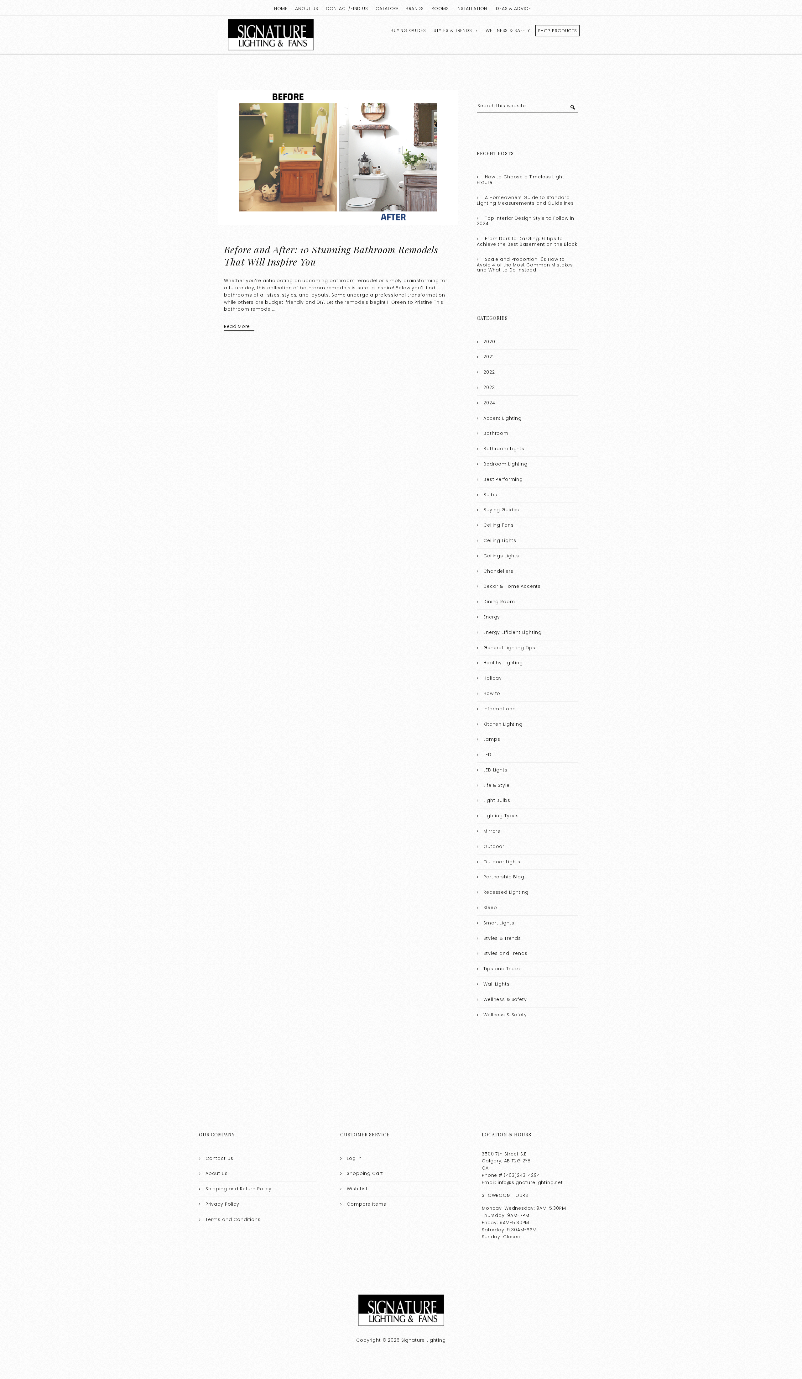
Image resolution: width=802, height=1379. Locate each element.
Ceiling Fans (498, 525)
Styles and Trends (505, 953)
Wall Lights (496, 984)
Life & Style (496, 785)
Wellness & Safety (508, 30)
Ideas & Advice (513, 8)
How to (491, 693)
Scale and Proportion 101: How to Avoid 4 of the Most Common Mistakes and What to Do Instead (525, 264)
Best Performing (503, 479)
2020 (489, 342)
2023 (489, 387)
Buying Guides (408, 30)
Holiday (492, 678)
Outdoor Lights (501, 862)
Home (281, 8)
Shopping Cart (365, 1173)
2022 (489, 372)
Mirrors (491, 831)
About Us (306, 8)
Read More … (239, 326)
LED (487, 754)
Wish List (357, 1189)
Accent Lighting (502, 418)
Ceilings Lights (501, 556)
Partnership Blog (503, 877)
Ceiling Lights (499, 540)
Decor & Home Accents (512, 586)
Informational (500, 709)
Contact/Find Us (347, 8)
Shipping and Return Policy (239, 1189)
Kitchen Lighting (503, 724)
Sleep (490, 907)
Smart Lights (498, 923)
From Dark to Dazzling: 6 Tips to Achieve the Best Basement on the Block (527, 241)
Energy (491, 617)
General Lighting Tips (509, 648)
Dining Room (499, 601)
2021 (488, 357)
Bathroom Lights (503, 448)
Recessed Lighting (505, 892)
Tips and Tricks (501, 969)
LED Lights (495, 770)
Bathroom (495, 433)
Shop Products (557, 31)
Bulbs (490, 495)
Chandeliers (498, 571)
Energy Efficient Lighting (512, 632)
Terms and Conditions (233, 1219)
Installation (471, 8)
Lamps (491, 739)
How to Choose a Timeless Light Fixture (520, 180)
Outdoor (493, 846)
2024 (489, 403)
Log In (354, 1158)
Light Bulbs (496, 800)
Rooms (440, 8)
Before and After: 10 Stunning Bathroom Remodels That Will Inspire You (331, 255)
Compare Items (366, 1204)
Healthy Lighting (503, 663)
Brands (415, 8)
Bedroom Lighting (505, 464)
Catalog (387, 8)
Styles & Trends (453, 30)
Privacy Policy (222, 1204)
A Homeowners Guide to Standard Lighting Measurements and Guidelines (525, 200)
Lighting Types (501, 816)
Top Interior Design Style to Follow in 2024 (525, 221)
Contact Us (219, 1158)
